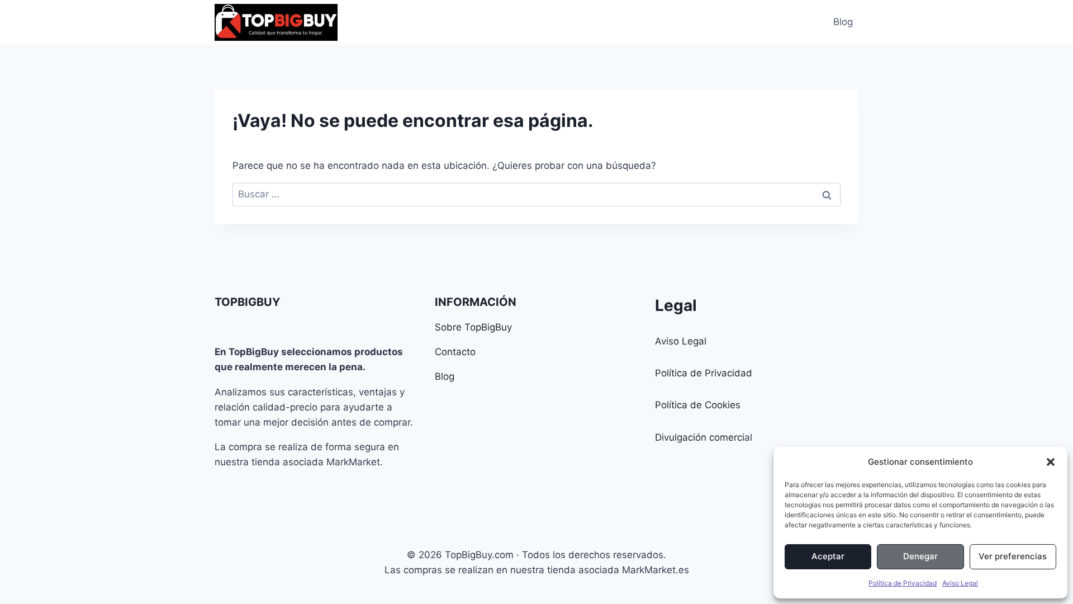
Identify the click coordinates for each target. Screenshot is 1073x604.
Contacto (455, 351)
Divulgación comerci (699, 437)
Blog (843, 21)
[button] (1050, 462)
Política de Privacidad (902, 583)
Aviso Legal (960, 583)
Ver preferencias (1013, 556)
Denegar (920, 556)
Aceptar (827, 556)
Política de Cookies (697, 404)
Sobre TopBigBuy (473, 327)
